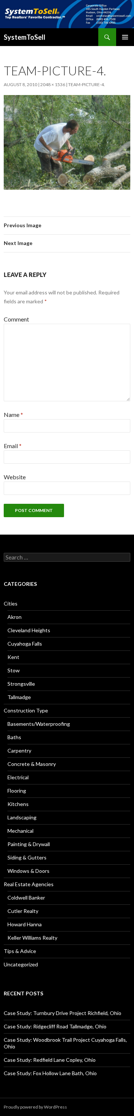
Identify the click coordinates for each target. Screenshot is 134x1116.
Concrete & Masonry (31, 764)
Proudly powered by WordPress (35, 1107)
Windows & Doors (28, 871)
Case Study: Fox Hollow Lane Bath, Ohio (50, 1073)
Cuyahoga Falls (24, 643)
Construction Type (26, 710)
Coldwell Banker (26, 897)
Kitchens (18, 804)
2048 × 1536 (52, 84)
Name (13, 414)
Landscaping (21, 817)
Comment (16, 319)
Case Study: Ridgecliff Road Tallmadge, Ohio (55, 1026)
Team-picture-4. (86, 84)
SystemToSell (24, 37)
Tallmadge (19, 697)
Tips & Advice (20, 951)
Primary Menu (125, 37)
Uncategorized (21, 964)
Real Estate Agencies (29, 884)
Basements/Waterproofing (38, 724)
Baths (14, 737)
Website (15, 476)
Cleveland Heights (28, 630)
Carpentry (19, 750)
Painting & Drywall (28, 844)
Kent (13, 657)
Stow (13, 670)
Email (13, 445)
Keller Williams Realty (32, 937)
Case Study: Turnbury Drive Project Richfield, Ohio (62, 1013)
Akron (14, 617)
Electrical (18, 777)
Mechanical (20, 831)
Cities (10, 603)
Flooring (16, 790)
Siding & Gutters (27, 857)
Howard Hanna (24, 924)
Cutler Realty (22, 911)
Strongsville (21, 684)
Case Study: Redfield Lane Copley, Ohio (50, 1060)
